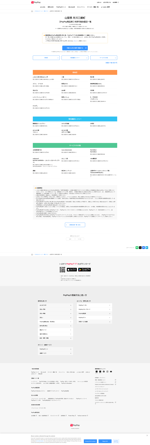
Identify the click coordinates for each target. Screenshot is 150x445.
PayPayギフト (82, 317)
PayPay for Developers (66, 383)
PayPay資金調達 (65, 391)
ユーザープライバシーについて (101, 389)
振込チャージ (43, 329)
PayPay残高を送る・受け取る (47, 321)
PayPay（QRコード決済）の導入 (68, 381)
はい (70, 239)
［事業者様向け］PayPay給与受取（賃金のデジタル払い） (60, 398)
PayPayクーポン (83, 305)
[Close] (147, 435)
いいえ (79, 239)
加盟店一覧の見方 (111, 62)
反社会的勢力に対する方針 (100, 395)
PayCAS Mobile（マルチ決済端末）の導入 (49, 381)
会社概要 (115, 2)
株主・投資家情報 (43, 415)
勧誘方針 (97, 397)
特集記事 (40, 373)
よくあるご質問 (105, 7)
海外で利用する (43, 334)
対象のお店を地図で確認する (75, 48)
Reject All (105, 441)
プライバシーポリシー (99, 386)
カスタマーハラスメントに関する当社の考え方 (104, 403)
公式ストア (33, 373)
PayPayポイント (61, 7)
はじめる (42, 7)
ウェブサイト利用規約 (99, 393)
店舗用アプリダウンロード (53, 391)
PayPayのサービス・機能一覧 (41, 11)
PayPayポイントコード (81, 398)
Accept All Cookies (90, 441)
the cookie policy (39, 441)
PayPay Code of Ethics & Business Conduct (104, 384)
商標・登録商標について (100, 380)
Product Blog (71, 415)
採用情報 (63, 415)
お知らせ (99, 2)
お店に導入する (107, 2)
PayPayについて (35, 372)
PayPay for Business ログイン (38, 391)
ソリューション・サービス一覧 (38, 398)
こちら (75, 41)
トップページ (34, 381)
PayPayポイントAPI (36, 400)
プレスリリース (53, 415)
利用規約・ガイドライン (100, 377)
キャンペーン (81, 7)
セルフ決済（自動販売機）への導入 (51, 383)
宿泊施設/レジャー (75, 57)
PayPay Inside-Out (82, 415)
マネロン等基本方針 (99, 400)
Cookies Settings (116, 441)
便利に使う (51, 7)
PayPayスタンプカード (84, 309)
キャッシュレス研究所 (83, 381)
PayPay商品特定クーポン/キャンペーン (51, 400)
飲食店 (46, 57)
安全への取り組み (71, 372)
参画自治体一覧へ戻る (75, 224)
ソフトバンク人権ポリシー (100, 382)
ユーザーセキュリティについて (101, 391)
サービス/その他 (104, 57)
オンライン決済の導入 (36, 383)
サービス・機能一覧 (93, 7)
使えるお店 (72, 7)
